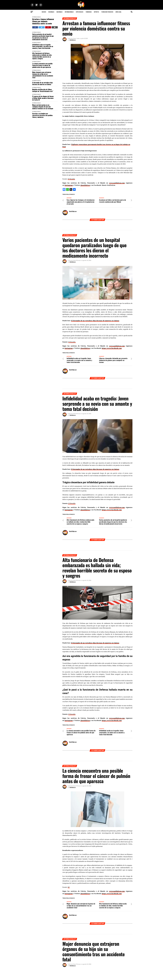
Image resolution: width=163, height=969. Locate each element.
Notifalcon (73, 40)
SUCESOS (44, 12)
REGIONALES (51, 12)
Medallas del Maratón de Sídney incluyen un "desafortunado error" (42, 90)
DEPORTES (96, 12)
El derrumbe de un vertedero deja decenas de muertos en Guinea (42, 83)
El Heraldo (71, 179)
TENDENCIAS (89, 12)
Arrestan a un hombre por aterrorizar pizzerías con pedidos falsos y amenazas (42, 115)
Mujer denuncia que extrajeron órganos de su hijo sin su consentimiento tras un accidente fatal (42, 74)
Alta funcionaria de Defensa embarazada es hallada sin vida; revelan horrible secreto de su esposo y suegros (42, 55)
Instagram (69, 185)
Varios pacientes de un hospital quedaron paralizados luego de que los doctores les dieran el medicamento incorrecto (43, 36)
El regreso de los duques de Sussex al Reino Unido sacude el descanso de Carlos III (43, 98)
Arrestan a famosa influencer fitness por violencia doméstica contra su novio (43, 21)
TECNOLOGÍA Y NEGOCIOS (107, 12)
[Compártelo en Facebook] (35, 27)
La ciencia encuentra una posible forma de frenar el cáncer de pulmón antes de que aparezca (42, 65)
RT (69, 887)
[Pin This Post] (48, 27)
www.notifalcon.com (117, 183)
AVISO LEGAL (118, 12)
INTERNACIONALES (69, 12)
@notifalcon (85, 185)
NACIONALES (59, 12)
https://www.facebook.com (112, 348)
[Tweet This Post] (42, 27)
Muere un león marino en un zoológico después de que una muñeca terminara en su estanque (42, 106)
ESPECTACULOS (79, 12)
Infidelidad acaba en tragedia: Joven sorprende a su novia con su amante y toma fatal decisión (42, 46)
